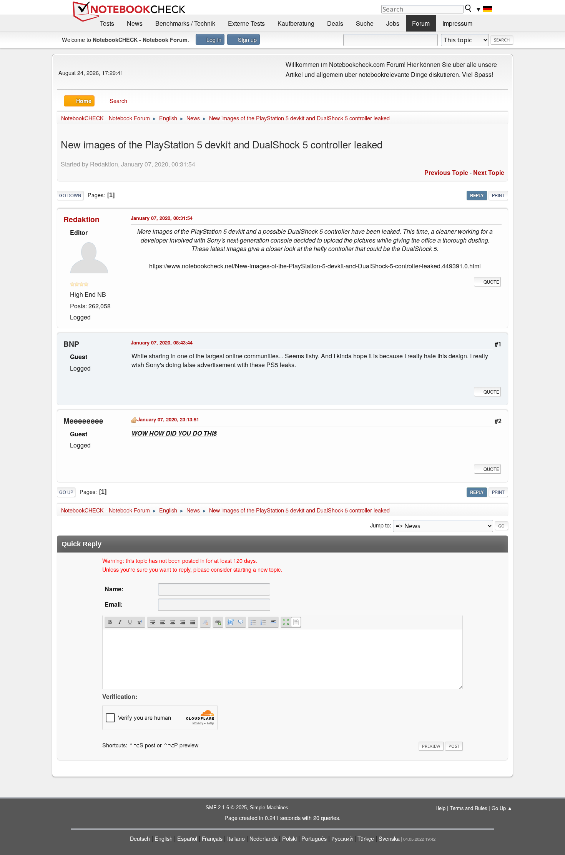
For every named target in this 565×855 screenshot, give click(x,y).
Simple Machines (269, 807)
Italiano (236, 838)
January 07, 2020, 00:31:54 (162, 217)
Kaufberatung (296, 23)
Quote (491, 282)
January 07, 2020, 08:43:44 (162, 342)
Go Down (70, 195)
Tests (107, 23)
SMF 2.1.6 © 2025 (226, 807)
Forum (421, 23)
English (164, 838)
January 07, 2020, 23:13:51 (168, 419)
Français (212, 838)
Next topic (488, 172)
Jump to (380, 525)
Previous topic (446, 172)
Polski (289, 838)
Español (187, 838)
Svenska (389, 838)
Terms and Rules (468, 808)
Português (314, 838)
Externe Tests (246, 23)
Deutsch (140, 838)
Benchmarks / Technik (185, 23)
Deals (335, 23)
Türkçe (365, 838)
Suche (365, 23)
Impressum (457, 23)
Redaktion (81, 219)
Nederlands (263, 838)
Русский (342, 838)
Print (498, 195)
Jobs (392, 23)
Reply (477, 195)
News (135, 23)
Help (440, 808)
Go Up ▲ (502, 808)
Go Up (66, 492)
